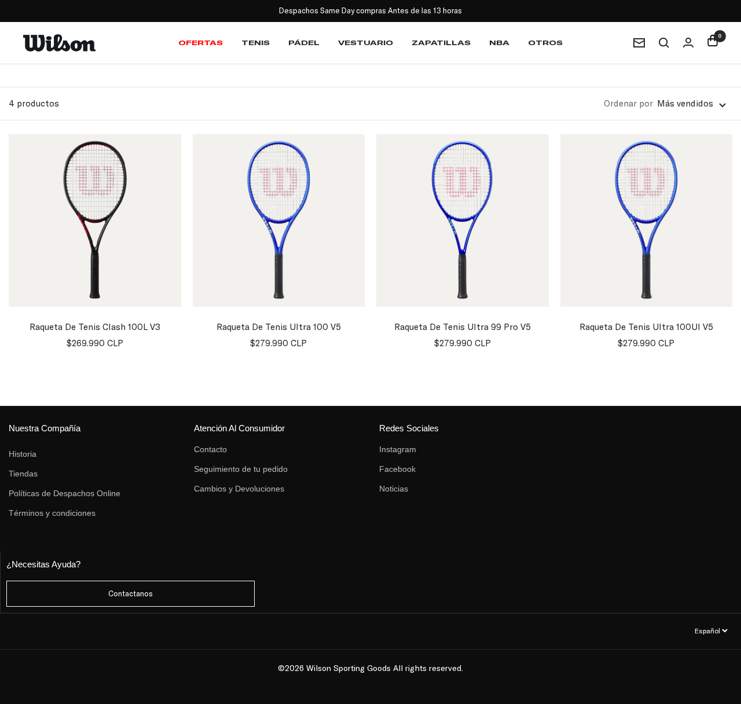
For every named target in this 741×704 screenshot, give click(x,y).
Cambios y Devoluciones (239, 488)
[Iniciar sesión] (688, 42)
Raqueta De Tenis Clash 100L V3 (95, 326)
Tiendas (23, 473)
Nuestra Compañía (44, 428)
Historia (22, 454)
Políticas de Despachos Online (64, 493)
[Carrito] (712, 43)
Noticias (393, 488)
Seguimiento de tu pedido (241, 469)
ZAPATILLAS (441, 42)
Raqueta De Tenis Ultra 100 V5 (279, 326)
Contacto (210, 449)
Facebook (397, 469)
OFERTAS (200, 42)
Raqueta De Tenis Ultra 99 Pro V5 (462, 326)
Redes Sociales (409, 428)
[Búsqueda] (664, 43)
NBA (499, 42)
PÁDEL (304, 42)
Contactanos (130, 593)
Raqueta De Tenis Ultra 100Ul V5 (646, 326)
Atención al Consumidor (239, 428)
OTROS (545, 42)
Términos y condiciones (52, 513)
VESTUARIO (365, 42)
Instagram (397, 449)
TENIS (255, 42)
